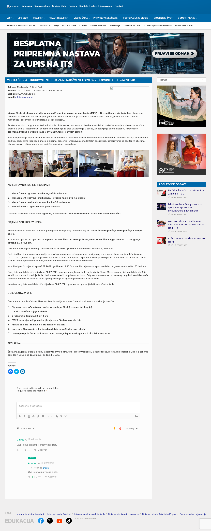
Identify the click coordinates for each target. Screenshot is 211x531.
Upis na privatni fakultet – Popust (159, 514)
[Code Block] (52, 416)
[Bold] (19, 416)
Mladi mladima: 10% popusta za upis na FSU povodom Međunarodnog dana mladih (185, 207)
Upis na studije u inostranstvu (123, 514)
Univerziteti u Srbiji (49, 25)
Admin (32, 463)
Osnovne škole (42, 6)
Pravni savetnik (98, 25)
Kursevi (83, 25)
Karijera (73, 6)
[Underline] (29, 416)
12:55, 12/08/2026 (177, 214)
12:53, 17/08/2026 (177, 197)
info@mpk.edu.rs (24, 97)
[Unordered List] (43, 416)
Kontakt (119, 6)
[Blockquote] (47, 416)
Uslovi (94, 6)
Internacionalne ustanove (21, 25)
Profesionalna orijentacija (193, 514)
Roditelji (83, 6)
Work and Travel (184, 25)
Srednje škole (59, 6)
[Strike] (33, 416)
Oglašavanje (106, 6)
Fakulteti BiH (69, 25)
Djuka (46, 468)
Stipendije (115, 25)
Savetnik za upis (131, 25)
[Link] (56, 416)
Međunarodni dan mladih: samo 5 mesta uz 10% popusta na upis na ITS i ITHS (186, 224)
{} (61, 416)
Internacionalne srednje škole (89, 514)
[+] (65, 416)
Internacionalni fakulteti (59, 514)
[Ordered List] (38, 416)
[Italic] (24, 416)
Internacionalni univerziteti (30, 514)
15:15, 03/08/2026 (177, 245)
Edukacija (27, 6)
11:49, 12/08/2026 (177, 231)
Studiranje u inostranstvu (158, 25)
